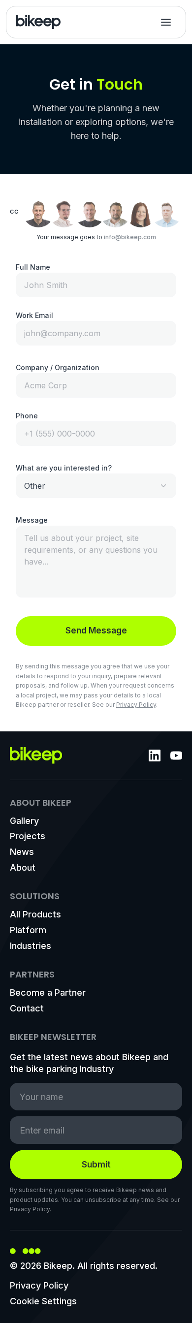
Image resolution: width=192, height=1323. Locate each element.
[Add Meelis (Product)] (89, 211)
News (22, 852)
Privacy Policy (136, 704)
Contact (27, 1008)
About (22, 867)
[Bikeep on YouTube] (176, 755)
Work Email (34, 315)
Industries (30, 946)
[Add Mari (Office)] (141, 211)
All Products (35, 914)
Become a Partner (48, 992)
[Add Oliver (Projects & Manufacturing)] (166, 211)
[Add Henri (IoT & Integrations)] (64, 211)
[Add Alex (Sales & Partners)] (115, 211)
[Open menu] (166, 22)
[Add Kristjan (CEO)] (38, 211)
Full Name (33, 267)
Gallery (24, 821)
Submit (96, 1164)
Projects (27, 836)
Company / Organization (57, 367)
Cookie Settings (43, 1301)
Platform (28, 930)
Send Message (96, 630)
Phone (27, 415)
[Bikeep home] (38, 22)
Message (32, 520)
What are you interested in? (64, 468)
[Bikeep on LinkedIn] (154, 755)
